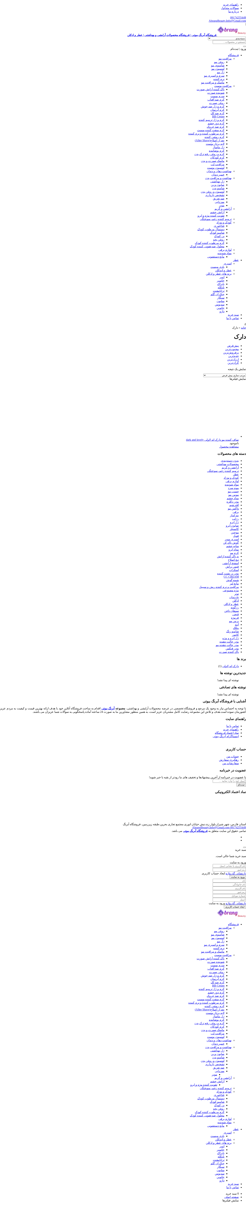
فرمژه (235, 617)
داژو (222, 311)
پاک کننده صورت (229, 651)
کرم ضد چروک (215, 126)
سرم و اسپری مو (214, 75)
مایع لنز (234, 583)
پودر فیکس (232, 648)
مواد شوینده (225, 253)
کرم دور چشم (216, 123)
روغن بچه (218, 239)
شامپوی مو (217, 65)
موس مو (233, 494)
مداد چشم (233, 498)
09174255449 (238, 17)
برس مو (234, 621)
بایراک (220, 284)
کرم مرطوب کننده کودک (209, 242)
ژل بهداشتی (217, 181)
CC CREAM (231, 576)
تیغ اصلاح (233, 559)
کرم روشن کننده (214, 137)
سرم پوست (217, 96)
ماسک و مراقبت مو (212, 82)
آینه (237, 624)
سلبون (220, 301)
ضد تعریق (218, 198)
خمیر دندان (217, 174)
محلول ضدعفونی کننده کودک (207, 246)
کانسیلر (234, 529)
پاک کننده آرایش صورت (210, 89)
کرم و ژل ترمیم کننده (211, 119)
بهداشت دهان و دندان (219, 171)
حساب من (232, 756)
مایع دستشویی (215, 256)
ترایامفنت (218, 290)
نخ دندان (234, 597)
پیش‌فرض (233, 345)
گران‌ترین (233, 362)
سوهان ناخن (231, 610)
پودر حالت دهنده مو (227, 645)
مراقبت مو (225, 58)
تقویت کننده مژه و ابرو (211, 215)
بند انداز (234, 515)
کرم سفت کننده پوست (210, 130)
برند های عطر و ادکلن (219, 273)
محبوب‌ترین (232, 349)
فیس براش (232, 566)
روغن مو (219, 62)
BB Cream (218, 116)
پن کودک (219, 236)
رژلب (235, 518)
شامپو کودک (217, 232)
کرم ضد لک (217, 113)
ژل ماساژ (218, 147)
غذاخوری (219, 225)
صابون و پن (217, 184)
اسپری (228, 263)
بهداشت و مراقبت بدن (218, 178)
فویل (236, 535)
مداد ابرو (234, 549)
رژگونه (235, 607)
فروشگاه (233, 55)
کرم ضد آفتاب (215, 99)
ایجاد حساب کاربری (235, 906)
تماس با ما (232, 318)
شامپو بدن (218, 188)
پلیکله (221, 287)
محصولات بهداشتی (228, 464)
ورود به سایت (238, 877)
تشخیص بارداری (214, 195)
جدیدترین (233, 355)
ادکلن (235, 600)
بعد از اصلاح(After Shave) (209, 140)
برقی (236, 511)
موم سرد (233, 488)
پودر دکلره (233, 501)
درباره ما (233, 11)
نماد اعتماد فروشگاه (227, 732)
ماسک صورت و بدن (212, 160)
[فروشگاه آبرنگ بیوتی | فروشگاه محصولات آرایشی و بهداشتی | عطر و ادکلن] (231, 917)
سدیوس (219, 304)
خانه (243, 327)
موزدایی (219, 201)
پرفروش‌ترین (231, 352)
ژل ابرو (234, 522)
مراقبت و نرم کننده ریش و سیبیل (219, 586)
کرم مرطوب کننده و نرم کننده (206, 133)
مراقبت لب (217, 164)
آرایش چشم (217, 212)
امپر (222, 277)
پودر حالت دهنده (229, 641)
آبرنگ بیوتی (108, 708)
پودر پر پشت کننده (228, 573)
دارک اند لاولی (230, 666)
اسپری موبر (232, 539)
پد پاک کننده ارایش (228, 556)
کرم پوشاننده (216, 150)
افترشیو (234, 505)
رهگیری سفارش (229, 759)
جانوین (220, 307)
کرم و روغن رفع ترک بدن (209, 154)
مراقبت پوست (223, 85)
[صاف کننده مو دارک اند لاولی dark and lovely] (185, 436)
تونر (236, 593)
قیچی (235, 614)
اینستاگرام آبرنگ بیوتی (226, 736)
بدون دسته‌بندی (230, 460)
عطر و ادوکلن (223, 270)
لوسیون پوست (215, 167)
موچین (235, 532)
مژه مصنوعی (231, 590)
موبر (221, 205)
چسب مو (233, 491)
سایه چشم (232, 546)
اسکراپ (234, 570)
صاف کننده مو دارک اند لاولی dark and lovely (212, 439)
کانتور (235, 634)
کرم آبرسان (217, 109)
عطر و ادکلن (231, 604)
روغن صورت (216, 103)
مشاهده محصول (229, 446)
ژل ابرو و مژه (230, 638)
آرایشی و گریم (223, 208)
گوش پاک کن (231, 542)
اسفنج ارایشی (230, 563)
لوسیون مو (217, 68)
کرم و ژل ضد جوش (212, 106)
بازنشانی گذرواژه (236, 873)
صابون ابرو (232, 525)
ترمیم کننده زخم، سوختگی (216, 219)
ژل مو (220, 72)
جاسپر (220, 280)
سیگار (220, 297)
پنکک (236, 627)
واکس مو (233, 508)
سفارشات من (230, 763)
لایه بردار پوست (215, 143)
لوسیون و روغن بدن (212, 191)
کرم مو (234, 552)
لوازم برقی (225, 249)
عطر (236, 260)
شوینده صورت (215, 92)
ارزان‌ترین (233, 359)
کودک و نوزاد (224, 222)
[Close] (244, 847)
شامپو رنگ (232, 631)
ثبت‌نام (241, 784)
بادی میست (217, 266)
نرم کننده (218, 79)
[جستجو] (244, 46)
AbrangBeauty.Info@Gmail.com (227, 20)
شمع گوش (232, 580)
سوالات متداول (230, 8)
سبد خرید (233, 314)
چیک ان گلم (217, 294)
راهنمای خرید (231, 4)
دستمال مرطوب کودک (210, 229)
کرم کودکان (217, 157)
